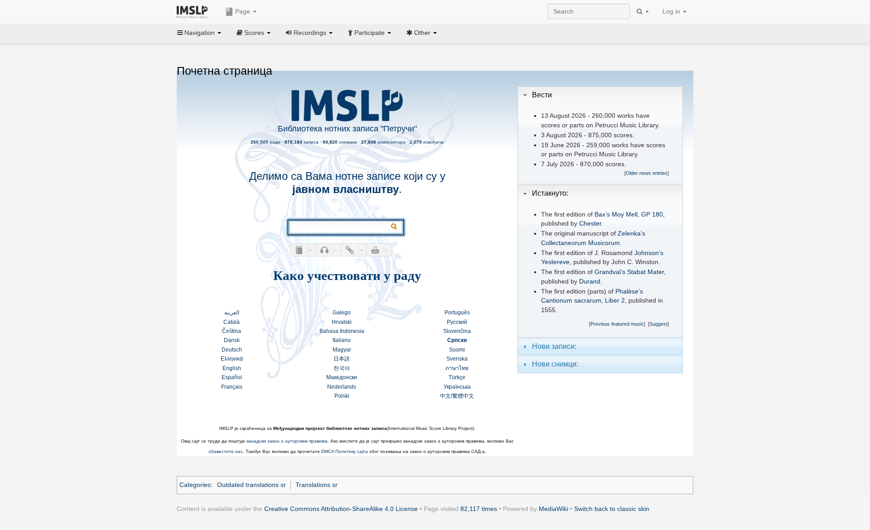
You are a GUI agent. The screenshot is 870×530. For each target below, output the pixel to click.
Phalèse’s (629, 291)
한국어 (342, 368)
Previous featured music (617, 324)
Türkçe (457, 377)
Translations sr (316, 484)
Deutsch (232, 350)
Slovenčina (457, 331)
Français (231, 387)
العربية (231, 312)
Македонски (341, 377)
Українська (457, 387)
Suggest (658, 324)
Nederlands (341, 387)
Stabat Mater (645, 272)
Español (232, 377)
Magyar (342, 350)
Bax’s (602, 214)
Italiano (342, 340)
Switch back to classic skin (611, 508)
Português (457, 312)
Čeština (231, 331)
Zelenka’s (631, 233)
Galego (342, 312)
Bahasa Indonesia (341, 331)
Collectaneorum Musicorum (580, 243)
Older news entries (646, 173)
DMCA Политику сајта (344, 451)
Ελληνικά (232, 359)
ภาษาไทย (457, 368)
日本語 (342, 359)
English (231, 368)
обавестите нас (225, 451)
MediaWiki (553, 508)
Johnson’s (648, 253)
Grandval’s (609, 272)
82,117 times (478, 508)
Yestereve (555, 262)
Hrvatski (342, 322)
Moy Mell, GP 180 (637, 214)
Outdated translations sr (251, 484)
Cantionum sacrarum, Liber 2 (583, 300)
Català (231, 322)
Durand (589, 281)
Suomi (457, 350)
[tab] (600, 95)
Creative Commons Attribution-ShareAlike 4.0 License (341, 508)
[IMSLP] (194, 11)
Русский (457, 322)
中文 (445, 396)
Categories (195, 484)
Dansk (232, 340)
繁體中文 (463, 396)
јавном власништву (345, 189)
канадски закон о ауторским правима (287, 440)
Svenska (457, 359)
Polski (341, 396)
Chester (590, 223)
